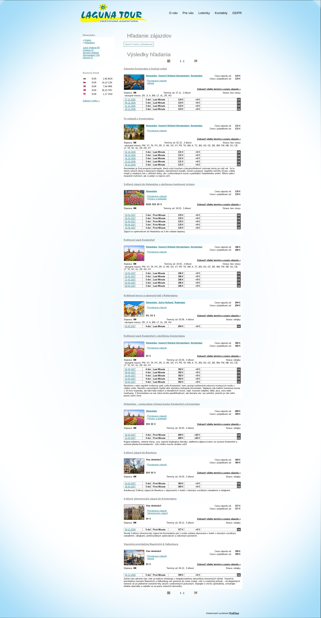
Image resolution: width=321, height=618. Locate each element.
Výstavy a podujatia (157, 199)
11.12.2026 (130, 106)
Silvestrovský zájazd (157, 513)
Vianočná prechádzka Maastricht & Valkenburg (151, 544)
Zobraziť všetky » (91, 101)
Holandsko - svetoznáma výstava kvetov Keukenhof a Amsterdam (162, 404)
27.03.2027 (130, 279)
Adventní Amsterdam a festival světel (145, 68)
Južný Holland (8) (91, 47)
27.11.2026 (130, 99)
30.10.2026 (130, 164)
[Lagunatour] (113, 13)
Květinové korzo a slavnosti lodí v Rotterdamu (151, 295)
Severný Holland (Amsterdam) (173, 75)
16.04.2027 (130, 228)
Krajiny (88, 40)
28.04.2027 (130, 486)
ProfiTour (234, 613)
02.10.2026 (130, 152)
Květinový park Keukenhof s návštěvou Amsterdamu (154, 335)
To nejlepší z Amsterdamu (139, 118)
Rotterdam (180, 302)
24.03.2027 (130, 483)
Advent (150, 83)
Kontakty (221, 13)
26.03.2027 (130, 218)
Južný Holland (165, 302)
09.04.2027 (130, 224)
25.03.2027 (130, 276)
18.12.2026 (130, 109)
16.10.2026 (130, 158)
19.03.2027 (130, 215)
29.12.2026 (130, 529)
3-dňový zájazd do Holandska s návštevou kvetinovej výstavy (159, 184)
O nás (173, 13)
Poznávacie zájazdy (157, 80)
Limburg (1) (88, 50)
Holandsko (151, 75)
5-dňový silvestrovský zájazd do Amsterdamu (150, 498)
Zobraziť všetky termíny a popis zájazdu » (219, 89)
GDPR (237, 13)
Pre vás (188, 13)
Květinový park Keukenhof (139, 239)
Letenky (204, 13)
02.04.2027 (130, 221)
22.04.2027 (130, 438)
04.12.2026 (130, 103)
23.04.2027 (130, 379)
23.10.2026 (130, 161)
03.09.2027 (130, 326)
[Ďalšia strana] (195, 61)
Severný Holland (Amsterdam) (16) (91, 53)
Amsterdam (196, 75)
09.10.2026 (130, 155)
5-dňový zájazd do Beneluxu (140, 452)
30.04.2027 (130, 382)
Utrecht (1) (88, 57)
